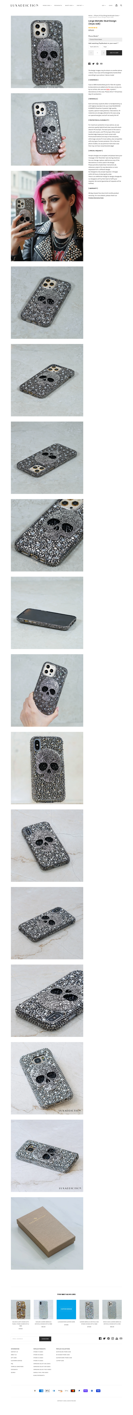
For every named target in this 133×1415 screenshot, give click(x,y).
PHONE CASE (46, 5)
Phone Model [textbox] (93, 36)
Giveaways (14, 1369)
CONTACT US (14, 1352)
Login (110, 5)
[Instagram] (112, 1338)
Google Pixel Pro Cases (40, 1372)
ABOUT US (14, 1354)
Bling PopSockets (38, 1375)
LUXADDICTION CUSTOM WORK (66, 1322)
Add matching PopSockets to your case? (103, 43)
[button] (93, 28)
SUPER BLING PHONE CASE (63, 1352)
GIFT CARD (14, 1357)
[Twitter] (104, 1338)
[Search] (121, 6)
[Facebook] (100, 1338)
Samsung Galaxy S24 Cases (41, 1366)
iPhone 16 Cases (38, 1354)
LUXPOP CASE (60, 1360)
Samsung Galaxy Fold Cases (42, 1369)
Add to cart (114, 52)
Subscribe (45, 1339)
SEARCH (13, 1372)
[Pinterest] (108, 1338)
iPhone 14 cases (38, 1360)
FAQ (12, 1363)
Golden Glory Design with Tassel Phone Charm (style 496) (20, 1324)
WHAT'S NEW (69, 5)
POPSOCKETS (58, 5)
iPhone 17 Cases (38, 1352)
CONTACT (79, 5)
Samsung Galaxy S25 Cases (41, 1363)
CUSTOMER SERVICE (16, 1360)
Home (90, 15)
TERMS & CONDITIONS (17, 1366)
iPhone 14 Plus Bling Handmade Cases (106, 15)
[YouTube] (117, 1338)
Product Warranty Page (95, 198)
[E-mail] (121, 1338)
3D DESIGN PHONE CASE (63, 1354)
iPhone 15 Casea (38, 1357)
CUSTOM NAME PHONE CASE (64, 1357)
